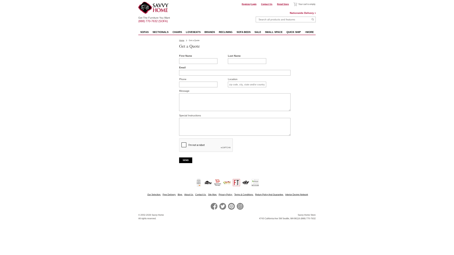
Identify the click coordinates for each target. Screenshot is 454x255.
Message (184, 90)
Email (182, 67)
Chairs (177, 32)
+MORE (309, 32)
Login (253, 4)
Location (232, 79)
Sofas (144, 32)
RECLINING (225, 32)
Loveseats (193, 32)
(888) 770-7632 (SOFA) (154, 18)
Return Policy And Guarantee (269, 194)
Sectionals (160, 32)
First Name (185, 55)
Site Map (212, 194)
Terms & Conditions (244, 194)
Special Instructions (190, 115)
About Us (189, 194)
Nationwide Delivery (302, 13)
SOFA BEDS (244, 32)
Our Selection (154, 194)
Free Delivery (169, 194)
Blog (180, 194)
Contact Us (266, 4)
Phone (182, 79)
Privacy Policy (226, 194)
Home (181, 40)
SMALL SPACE (274, 32)
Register (246, 4)
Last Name (234, 55)
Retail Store (283, 4)
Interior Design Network (296, 194)
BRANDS (209, 32)
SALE (257, 32)
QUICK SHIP (293, 32)
